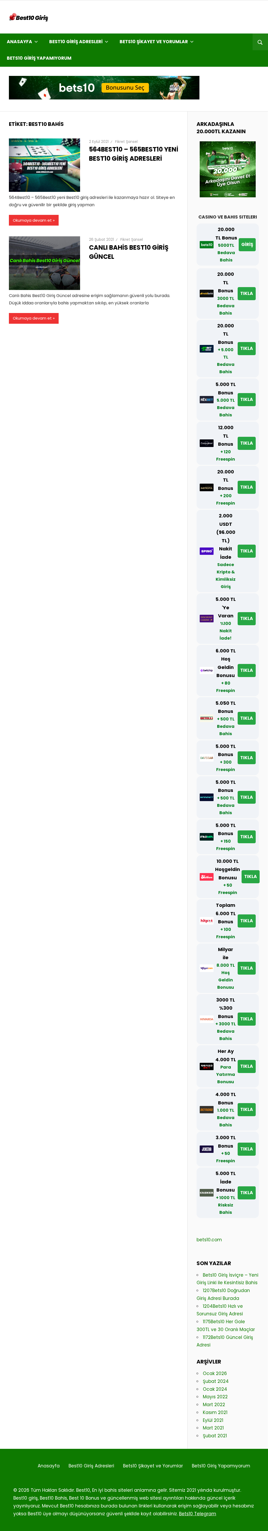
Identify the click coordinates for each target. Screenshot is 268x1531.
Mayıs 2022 (215, 1397)
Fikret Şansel (126, 141)
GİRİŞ (247, 244)
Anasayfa (19, 41)
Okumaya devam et (32, 220)
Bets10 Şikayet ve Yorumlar (154, 41)
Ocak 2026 (215, 1373)
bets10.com (209, 1240)
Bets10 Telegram (197, 1514)
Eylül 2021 (213, 1420)
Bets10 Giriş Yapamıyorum (39, 58)
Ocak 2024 (215, 1389)
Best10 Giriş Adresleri (76, 41)
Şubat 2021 (215, 1436)
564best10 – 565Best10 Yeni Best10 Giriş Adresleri (133, 154)
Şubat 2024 (216, 1381)
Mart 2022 (214, 1404)
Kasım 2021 (215, 1412)
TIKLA (246, 293)
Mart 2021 (213, 1428)
